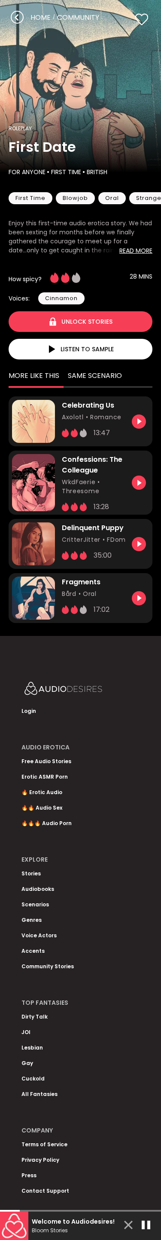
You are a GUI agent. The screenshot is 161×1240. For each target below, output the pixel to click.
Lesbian (32, 1047)
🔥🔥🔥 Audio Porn (46, 823)
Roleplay (20, 128)
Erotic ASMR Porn (44, 776)
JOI (25, 1032)
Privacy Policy (40, 1159)
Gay (27, 1063)
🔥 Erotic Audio (41, 792)
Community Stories (47, 966)
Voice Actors (39, 935)
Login (28, 711)
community (78, 17)
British (97, 172)
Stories (31, 873)
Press (28, 1175)
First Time (66, 172)
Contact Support (45, 1190)
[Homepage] (80, 690)
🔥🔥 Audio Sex (41, 807)
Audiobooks (37, 889)
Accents (33, 951)
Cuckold (33, 1078)
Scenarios (35, 904)
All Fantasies (39, 1094)
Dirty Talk (34, 1016)
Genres (31, 920)
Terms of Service (44, 1144)
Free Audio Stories (46, 761)
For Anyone (27, 172)
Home (40, 17)
